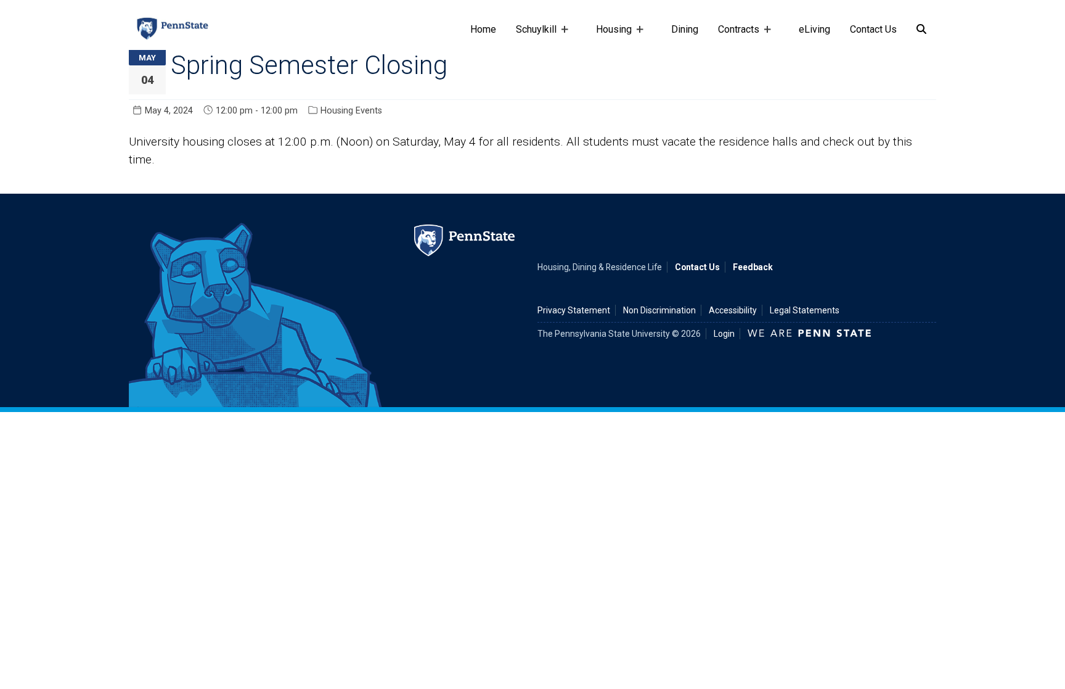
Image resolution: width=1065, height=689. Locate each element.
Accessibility (733, 310)
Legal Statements (804, 310)
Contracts (733, 35)
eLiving (814, 29)
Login (724, 334)
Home (483, 29)
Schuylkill (531, 35)
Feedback (753, 267)
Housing (609, 35)
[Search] (921, 29)
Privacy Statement (573, 310)
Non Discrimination (659, 310)
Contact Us (873, 29)
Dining (684, 29)
